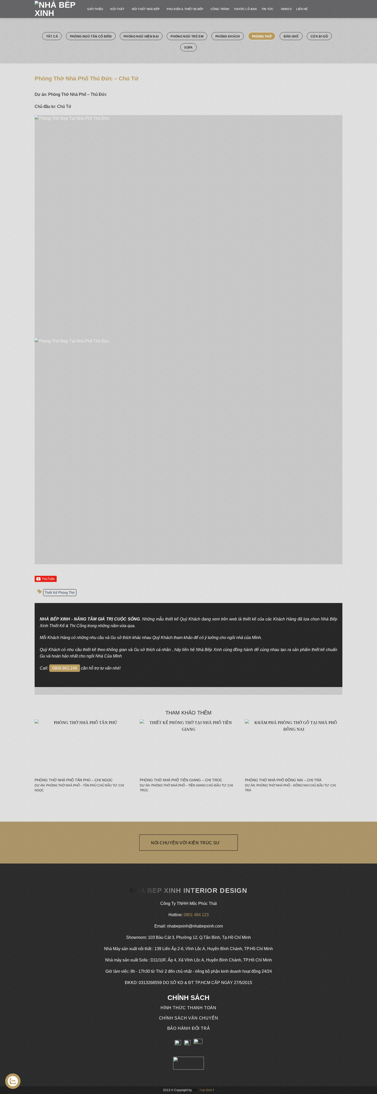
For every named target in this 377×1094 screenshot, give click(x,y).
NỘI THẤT (117, 9)
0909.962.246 (64, 668)
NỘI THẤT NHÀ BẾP (146, 9)
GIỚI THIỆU (95, 9)
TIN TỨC (268, 9)
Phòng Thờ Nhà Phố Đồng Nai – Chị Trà (283, 780)
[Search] (340, 9)
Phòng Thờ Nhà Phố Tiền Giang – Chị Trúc (181, 780)
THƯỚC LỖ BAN (245, 9)
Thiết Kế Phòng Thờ (60, 593)
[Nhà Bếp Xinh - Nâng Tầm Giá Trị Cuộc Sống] (57, 9)
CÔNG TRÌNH (220, 9)
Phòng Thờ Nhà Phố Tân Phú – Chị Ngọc (74, 780)
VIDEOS (286, 9)
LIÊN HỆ (302, 9)
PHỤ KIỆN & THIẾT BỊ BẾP (185, 9)
